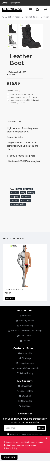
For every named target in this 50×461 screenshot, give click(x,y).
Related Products (13, 238)
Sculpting (14, 197)
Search (46, 17)
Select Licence (12, 91)
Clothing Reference (31, 17)
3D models (25, 200)
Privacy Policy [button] (10, 448)
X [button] (46, 438)
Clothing (14, 200)
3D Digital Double (18, 204)
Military (31, 193)
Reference (26, 197)
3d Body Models (14, 17)
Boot (19, 189)
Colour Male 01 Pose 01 (15, 290)
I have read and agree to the (26, 435)
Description (14, 121)
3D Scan (14, 193)
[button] (12, 26)
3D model (28, 189)
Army (23, 193)
